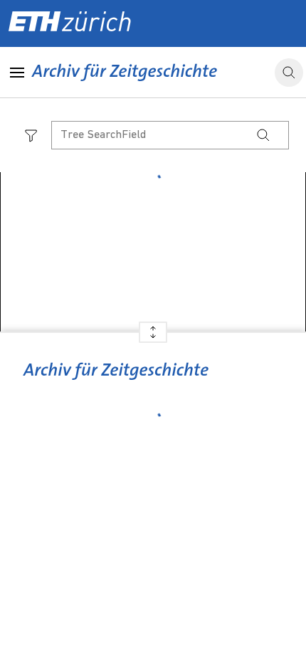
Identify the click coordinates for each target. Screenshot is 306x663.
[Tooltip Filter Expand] (31, 135)
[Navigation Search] (263, 135)
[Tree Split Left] (153, 327)
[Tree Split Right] (153, 337)
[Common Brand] (116, 380)
